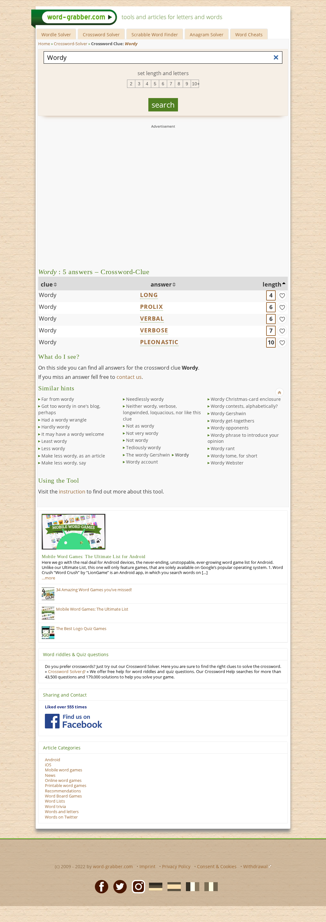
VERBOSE (154, 330)
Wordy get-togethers (232, 421)
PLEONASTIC (159, 342)
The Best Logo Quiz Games (81, 628)
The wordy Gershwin (148, 455)
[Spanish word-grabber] (172, 886)
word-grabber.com (113, 866)
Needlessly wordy (145, 399)
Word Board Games (63, 796)
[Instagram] (136, 886)
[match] (282, 295)
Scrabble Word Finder (154, 35)
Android (52, 759)
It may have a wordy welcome (72, 434)
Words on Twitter (61, 817)
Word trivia (55, 806)
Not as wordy (140, 426)
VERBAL (152, 318)
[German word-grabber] (153, 886)
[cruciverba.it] (209, 886)
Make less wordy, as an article (73, 456)
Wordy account (142, 462)
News (50, 775)
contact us (129, 376)
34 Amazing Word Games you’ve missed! (94, 589)
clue (47, 284)
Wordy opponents (230, 428)
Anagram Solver (206, 35)
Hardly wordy (55, 427)
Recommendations (63, 791)
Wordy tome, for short (234, 456)
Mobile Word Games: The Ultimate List (92, 609)
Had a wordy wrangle (64, 420)
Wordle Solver (56, 35)
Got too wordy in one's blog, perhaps (69, 409)
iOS (48, 765)
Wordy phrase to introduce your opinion (243, 438)
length (272, 284)
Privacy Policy (176, 866)
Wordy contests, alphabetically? (244, 406)
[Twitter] (118, 886)
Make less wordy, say (63, 463)
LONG (149, 295)
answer (161, 284)
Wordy (47, 295)
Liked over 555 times (66, 707)
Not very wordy (142, 433)
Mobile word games (63, 770)
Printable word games (65, 785)
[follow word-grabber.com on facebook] (73, 721)
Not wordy (137, 440)
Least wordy (54, 441)
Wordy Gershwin (228, 413)
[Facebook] (99, 886)
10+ (195, 83)
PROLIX (151, 306)
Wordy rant (223, 448)
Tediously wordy (143, 447)
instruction (72, 491)
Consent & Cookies (217, 866)
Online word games (63, 780)
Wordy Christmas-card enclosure (246, 399)
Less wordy (53, 448)
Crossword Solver (101, 35)
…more (48, 578)
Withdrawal (255, 866)
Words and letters (62, 811)
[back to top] (279, 392)
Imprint (147, 866)
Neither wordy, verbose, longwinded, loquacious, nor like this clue (162, 412)
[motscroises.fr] (190, 886)
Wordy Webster (227, 463)
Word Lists (55, 801)
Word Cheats (249, 35)
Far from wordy (57, 399)
